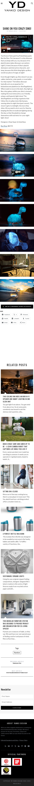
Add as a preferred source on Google (18, 306)
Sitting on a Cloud (10, 491)
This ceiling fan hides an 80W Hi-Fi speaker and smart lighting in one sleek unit (16, 399)
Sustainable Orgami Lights (13, 576)
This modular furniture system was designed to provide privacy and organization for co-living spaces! (16, 625)
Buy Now (4, 126)
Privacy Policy (23, 740)
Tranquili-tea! (17, 662)
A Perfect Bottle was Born (13, 534)
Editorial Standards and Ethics (9, 740)
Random (17, 653)
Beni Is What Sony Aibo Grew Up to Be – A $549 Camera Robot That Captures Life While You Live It (16, 446)
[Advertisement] (17, 19)
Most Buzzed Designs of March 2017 (17, 671)
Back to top (16, 783)
